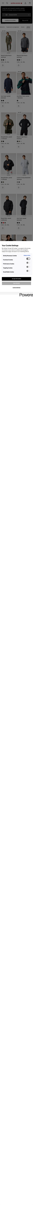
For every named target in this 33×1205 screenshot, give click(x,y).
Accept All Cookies (16, 278)
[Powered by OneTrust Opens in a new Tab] (25, 294)
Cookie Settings (16, 287)
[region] (16, 723)
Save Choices (16, 283)
